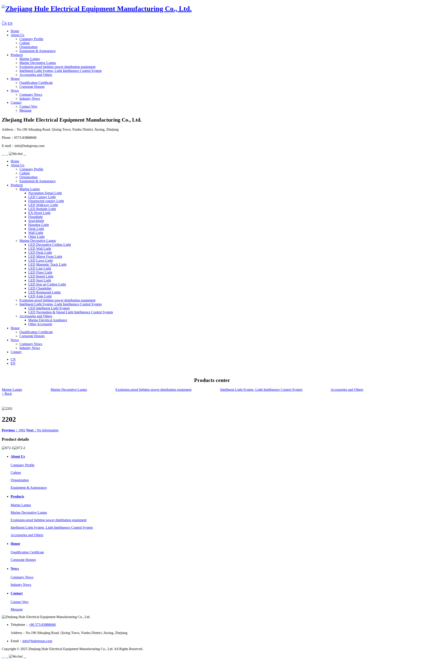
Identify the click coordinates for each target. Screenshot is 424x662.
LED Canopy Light (42, 197)
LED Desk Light (40, 252)
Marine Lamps (29, 59)
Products (17, 55)
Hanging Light (38, 225)
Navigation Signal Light (45, 193)
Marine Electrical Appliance (47, 320)
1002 (13, 430)
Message (25, 110)
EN (10, 23)
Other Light (36, 237)
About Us (17, 35)
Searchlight (36, 221)
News (15, 90)
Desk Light (36, 229)
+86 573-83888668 (42, 624)
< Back (7, 393)
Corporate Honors (32, 86)
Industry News (29, 98)
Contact (16, 102)
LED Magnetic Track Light (47, 264)
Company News (30, 94)
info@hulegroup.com (37, 641)
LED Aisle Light (40, 296)
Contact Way (28, 106)
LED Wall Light (39, 248)
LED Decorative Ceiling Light (49, 244)
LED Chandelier (39, 288)
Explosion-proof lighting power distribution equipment (57, 67)
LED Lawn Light (40, 260)
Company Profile (31, 39)
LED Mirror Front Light (45, 256)
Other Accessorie (40, 324)
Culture (24, 43)
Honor (15, 79)
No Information (42, 430)
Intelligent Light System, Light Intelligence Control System (60, 71)
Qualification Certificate (36, 83)
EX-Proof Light (39, 213)
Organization (28, 47)
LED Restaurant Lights (44, 292)
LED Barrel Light (40, 276)
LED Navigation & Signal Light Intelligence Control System (70, 312)
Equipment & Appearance (37, 51)
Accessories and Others (35, 75)
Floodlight (35, 217)
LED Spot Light (39, 280)
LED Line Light (39, 268)
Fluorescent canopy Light (46, 201)
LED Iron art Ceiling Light (47, 284)
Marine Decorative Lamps (37, 63)
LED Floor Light (40, 272)
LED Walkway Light (43, 205)
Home (15, 31)
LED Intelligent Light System (49, 308)
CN (4, 23)
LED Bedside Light (42, 209)
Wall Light (35, 233)
